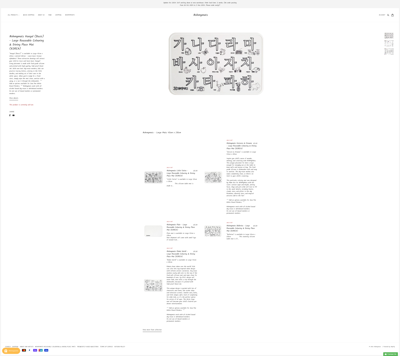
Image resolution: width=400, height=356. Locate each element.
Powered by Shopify (389, 347)
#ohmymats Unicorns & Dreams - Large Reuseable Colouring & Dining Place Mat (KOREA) (242, 146)
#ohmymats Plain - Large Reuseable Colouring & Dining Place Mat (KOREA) (181, 227)
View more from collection (152, 330)
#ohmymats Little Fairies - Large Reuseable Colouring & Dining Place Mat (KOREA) (181, 173)
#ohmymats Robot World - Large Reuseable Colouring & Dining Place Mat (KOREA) (181, 254)
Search (8, 347)
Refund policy (119, 347)
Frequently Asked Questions (87, 347)
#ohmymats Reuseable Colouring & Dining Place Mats (55, 347)
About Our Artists (26, 347)
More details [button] (13, 98)
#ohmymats (200, 15)
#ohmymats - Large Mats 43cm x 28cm (162, 132)
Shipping (15, 347)
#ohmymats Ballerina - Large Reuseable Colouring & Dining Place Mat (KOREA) (241, 228)
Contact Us (391, 354)
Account (382, 15)
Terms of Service (106, 347)
